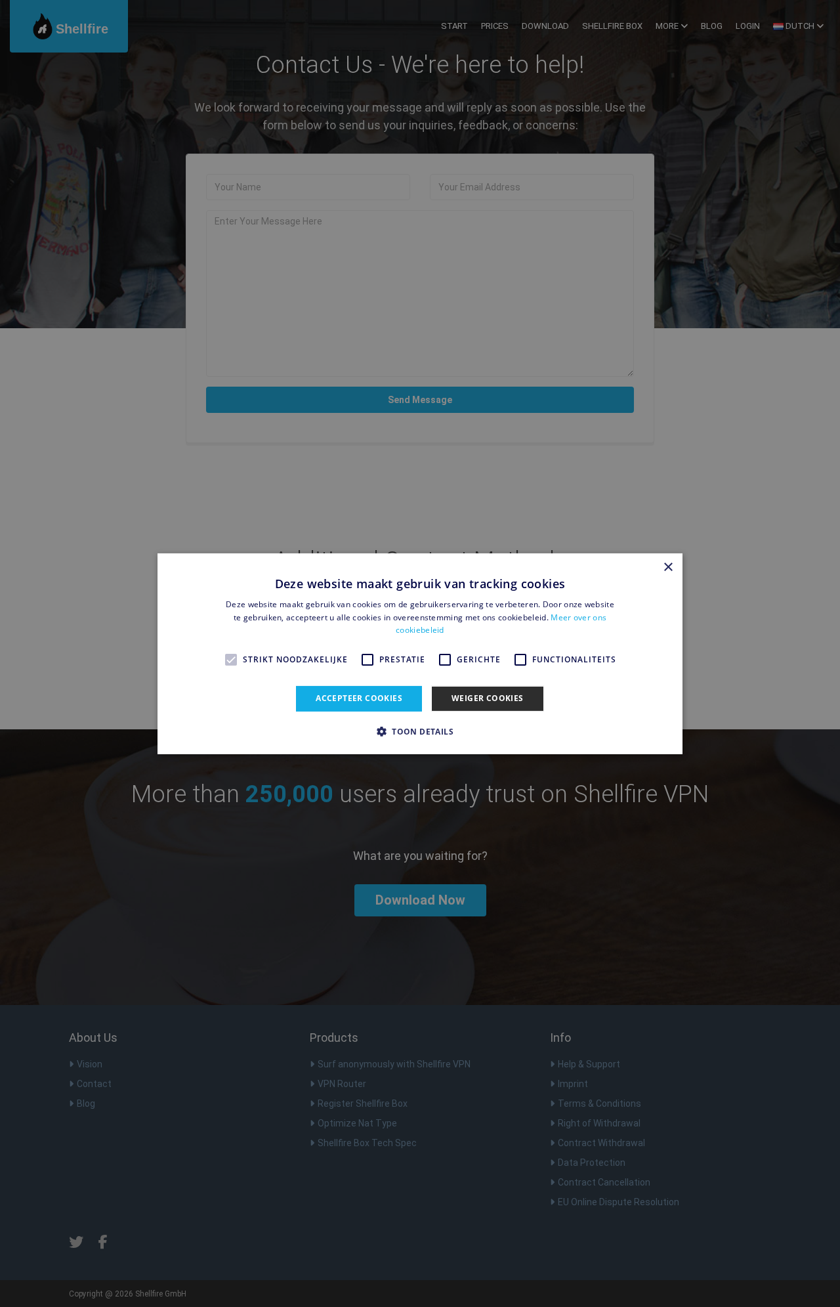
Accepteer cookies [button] (359, 698)
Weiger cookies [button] (488, 698)
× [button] (668, 567)
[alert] (420, 653)
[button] (420, 731)
